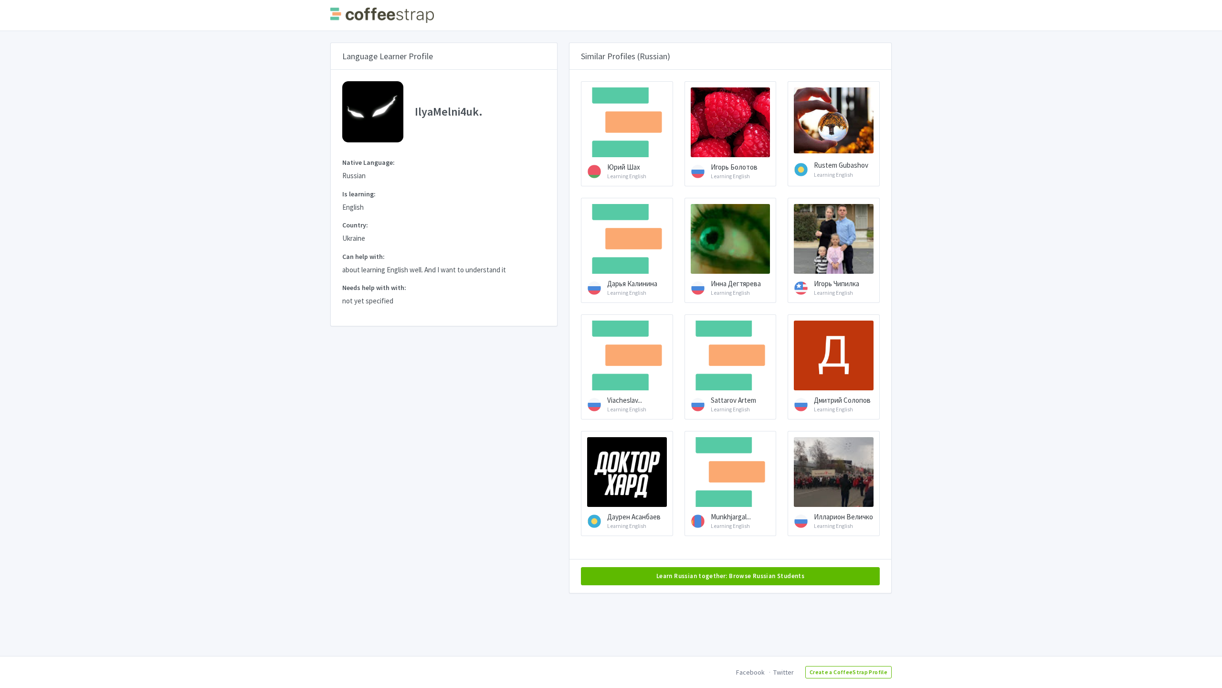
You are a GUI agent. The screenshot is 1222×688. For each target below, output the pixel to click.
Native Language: (368, 162)
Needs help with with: (374, 287)
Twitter (783, 672)
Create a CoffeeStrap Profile (848, 672)
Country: (355, 225)
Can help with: (363, 256)
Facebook (750, 672)
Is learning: (359, 194)
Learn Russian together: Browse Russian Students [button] (730, 576)
